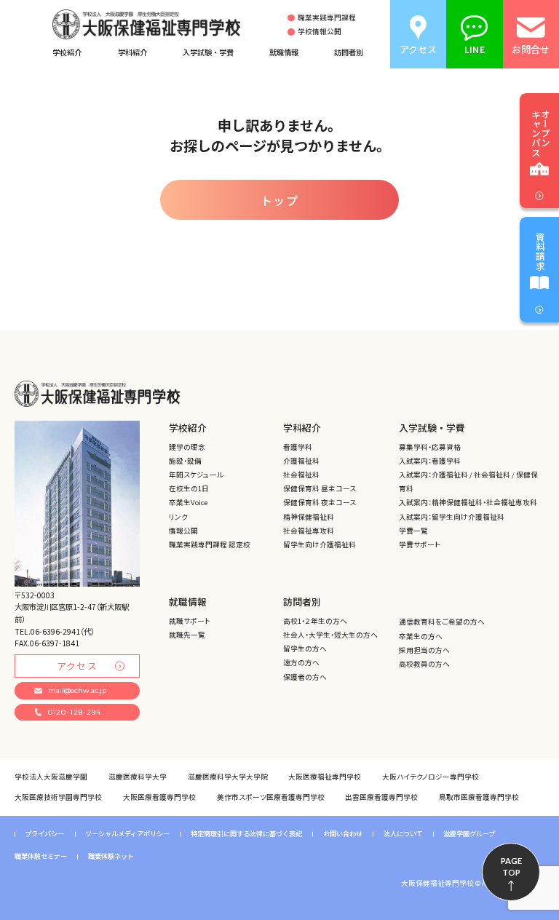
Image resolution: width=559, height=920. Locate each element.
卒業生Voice (188, 502)
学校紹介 (67, 52)
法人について (403, 834)
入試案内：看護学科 (430, 461)
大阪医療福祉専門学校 (324, 777)
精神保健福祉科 (308, 517)
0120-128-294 (75, 712)
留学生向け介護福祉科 (319, 544)
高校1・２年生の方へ (315, 621)
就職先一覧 (187, 635)
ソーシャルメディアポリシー (127, 834)
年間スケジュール (196, 474)
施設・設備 (185, 461)
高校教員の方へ (424, 664)
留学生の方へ (305, 648)
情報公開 (183, 531)
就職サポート (189, 621)
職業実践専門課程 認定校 (209, 544)
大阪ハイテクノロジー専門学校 (430, 777)
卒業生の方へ (421, 636)
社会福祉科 (301, 474)
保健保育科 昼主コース (319, 488)
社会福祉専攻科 (308, 531)
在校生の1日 (189, 488)
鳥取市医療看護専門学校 (479, 797)
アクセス (77, 666)
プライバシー (44, 834)
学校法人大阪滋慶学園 (51, 777)
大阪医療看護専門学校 (159, 797)
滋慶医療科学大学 (137, 777)
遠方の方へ (301, 662)
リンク (178, 517)
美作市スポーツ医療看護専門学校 (271, 797)
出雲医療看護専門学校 (381, 797)
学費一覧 (413, 531)
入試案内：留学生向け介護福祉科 (451, 517)
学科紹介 (132, 52)
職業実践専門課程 (327, 18)
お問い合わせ (342, 834)
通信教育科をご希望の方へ (442, 621)
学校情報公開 (319, 32)
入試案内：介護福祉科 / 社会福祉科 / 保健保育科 (468, 481)
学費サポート (419, 544)
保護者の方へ (305, 677)
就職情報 (283, 52)
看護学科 (297, 447)
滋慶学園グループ (469, 834)
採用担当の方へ (424, 650)
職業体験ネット (111, 856)
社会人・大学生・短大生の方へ (330, 635)
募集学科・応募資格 (430, 447)
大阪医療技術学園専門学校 (58, 797)
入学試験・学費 (208, 52)
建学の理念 (187, 447)
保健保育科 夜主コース (319, 502)
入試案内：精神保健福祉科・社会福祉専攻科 (468, 502)
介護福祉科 (301, 461)
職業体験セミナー (41, 856)
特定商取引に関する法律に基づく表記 (246, 834)
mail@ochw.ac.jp (77, 690)
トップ (280, 200)
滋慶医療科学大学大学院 (228, 777)
